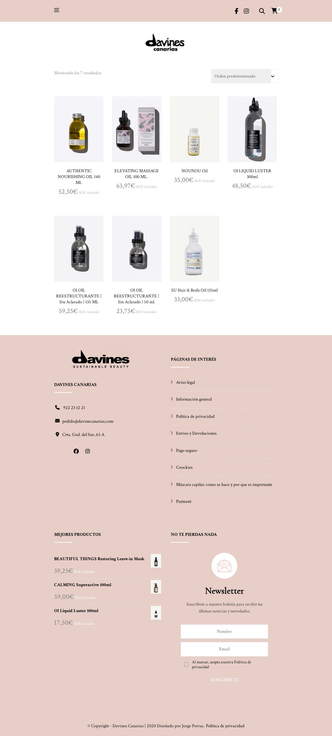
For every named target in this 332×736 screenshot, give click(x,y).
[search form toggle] (262, 11)
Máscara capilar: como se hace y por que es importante (224, 485)
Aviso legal (185, 382)
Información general (194, 399)
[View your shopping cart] (274, 11)
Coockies (184, 467)
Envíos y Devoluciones (196, 433)
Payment (183, 501)
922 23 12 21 (73, 408)
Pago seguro (186, 450)
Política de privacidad (195, 416)
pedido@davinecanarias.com (87, 421)
